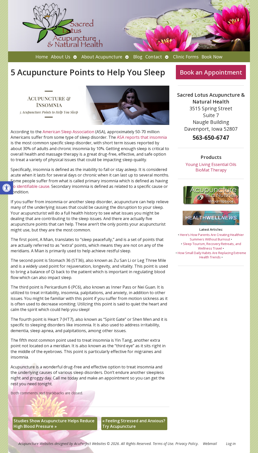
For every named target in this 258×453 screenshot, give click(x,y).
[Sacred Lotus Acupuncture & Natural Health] (129, 25)
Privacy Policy (186, 443)
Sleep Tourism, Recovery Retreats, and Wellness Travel (212, 246)
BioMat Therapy (211, 170)
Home (42, 57)
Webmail (210, 443)
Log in (231, 443)
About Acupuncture (101, 57)
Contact (153, 57)
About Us (60, 57)
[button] (6, 187)
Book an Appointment (211, 72)
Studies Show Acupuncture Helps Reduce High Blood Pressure (54, 423)
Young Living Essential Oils (211, 164)
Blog (137, 57)
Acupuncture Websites (35, 443)
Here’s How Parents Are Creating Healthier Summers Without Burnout (212, 236)
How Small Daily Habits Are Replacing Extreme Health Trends (212, 255)
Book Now (212, 57)
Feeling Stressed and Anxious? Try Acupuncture (133, 423)
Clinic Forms (186, 57)
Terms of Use (163, 443)
